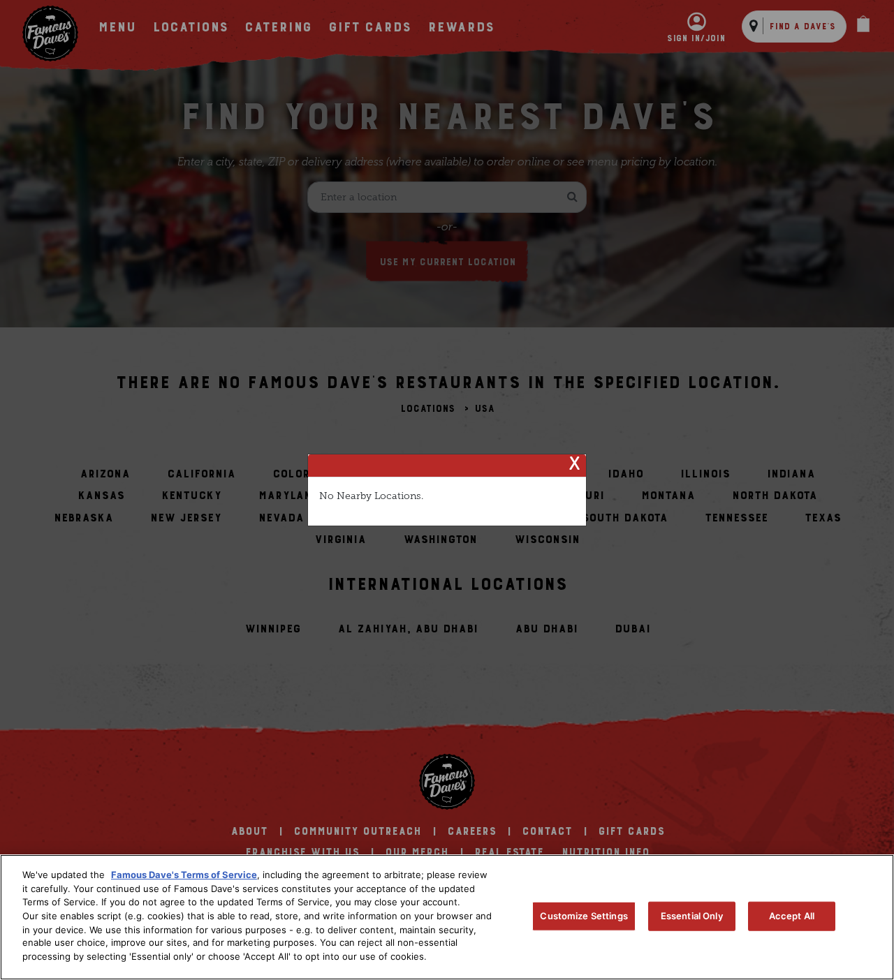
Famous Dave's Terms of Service (184, 874)
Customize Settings (583, 915)
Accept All (791, 915)
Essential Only (692, 915)
